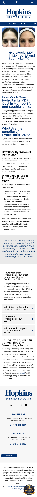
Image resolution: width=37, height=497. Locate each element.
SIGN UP (9, 455)
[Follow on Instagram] (21, 405)
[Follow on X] (11, 405)
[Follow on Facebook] (16, 405)
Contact (21, 373)
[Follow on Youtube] (26, 405)
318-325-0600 (19, 444)
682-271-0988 (19, 425)
